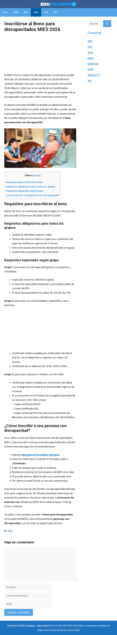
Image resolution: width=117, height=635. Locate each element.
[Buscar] (107, 23)
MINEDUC (93, 63)
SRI (55, 12)
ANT (90, 41)
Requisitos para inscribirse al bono (24, 182)
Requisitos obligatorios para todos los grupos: (31, 186)
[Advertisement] (40, 53)
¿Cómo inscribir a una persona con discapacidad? (32, 195)
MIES (36, 12)
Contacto (30, 625)
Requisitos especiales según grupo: (25, 190)
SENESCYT (94, 75)
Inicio (5, 12)
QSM (16, 12)
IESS (26, 12)
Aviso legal (42, 625)
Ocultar (36, 175)
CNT (46, 12)
